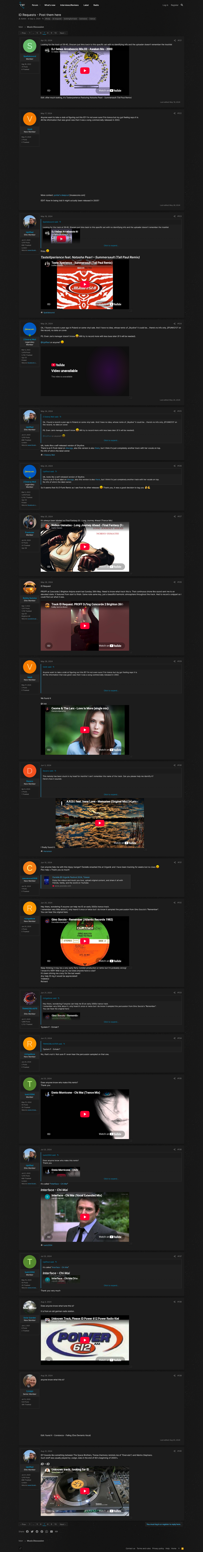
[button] (40, 5)
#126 (179, 466)
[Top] (179, 1548)
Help (168, 1548)
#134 (179, 1038)
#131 (180, 862)
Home (173, 1548)
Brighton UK (26, 616)
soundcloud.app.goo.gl (36, 619)
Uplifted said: (48, 471)
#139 (179, 1375)
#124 (179, 323)
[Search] (182, 5)
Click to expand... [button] (111, 245)
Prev (24, 33)
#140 (179, 1451)
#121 (180, 40)
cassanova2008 (29, 878)
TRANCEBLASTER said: (52, 1044)
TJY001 (29, 1391)
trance (92, 19)
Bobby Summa (30, 598)
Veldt (29, 129)
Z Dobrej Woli (29, 339)
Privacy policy (158, 1548)
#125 (179, 411)
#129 (179, 661)
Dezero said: (48, 771)
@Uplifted (45, 342)
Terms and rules (144, 1548)
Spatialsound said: (50, 222)
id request (57, 19)
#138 (179, 1302)
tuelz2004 (30, 1094)
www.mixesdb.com (35, 1110)
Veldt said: (47, 667)
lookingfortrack (70, 19)
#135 (179, 1078)
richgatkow (29, 918)
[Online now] (29, 335)
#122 (179, 113)
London (24, 248)
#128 (179, 582)
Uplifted (29, 232)
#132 (179, 902)
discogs (69, 448)
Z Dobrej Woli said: (51, 417)
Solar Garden (29, 1317)
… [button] (33, 33)
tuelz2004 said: (49, 1155)
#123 (179, 216)
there (97, 448)
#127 (180, 516)
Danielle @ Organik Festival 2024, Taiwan (71, 877)
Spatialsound (29, 56)
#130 (179, 765)
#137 (180, 1256)
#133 (179, 992)
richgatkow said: (50, 998)
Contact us (130, 1548)
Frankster (29, 532)
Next (62, 33)
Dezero (29, 781)
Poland (24, 360)
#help (47, 19)
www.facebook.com (35, 250)
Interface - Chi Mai (59, 1184)
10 (55, 33)
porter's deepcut (61, 195)
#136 (179, 1149)
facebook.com (33, 363)
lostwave (83, 19)
